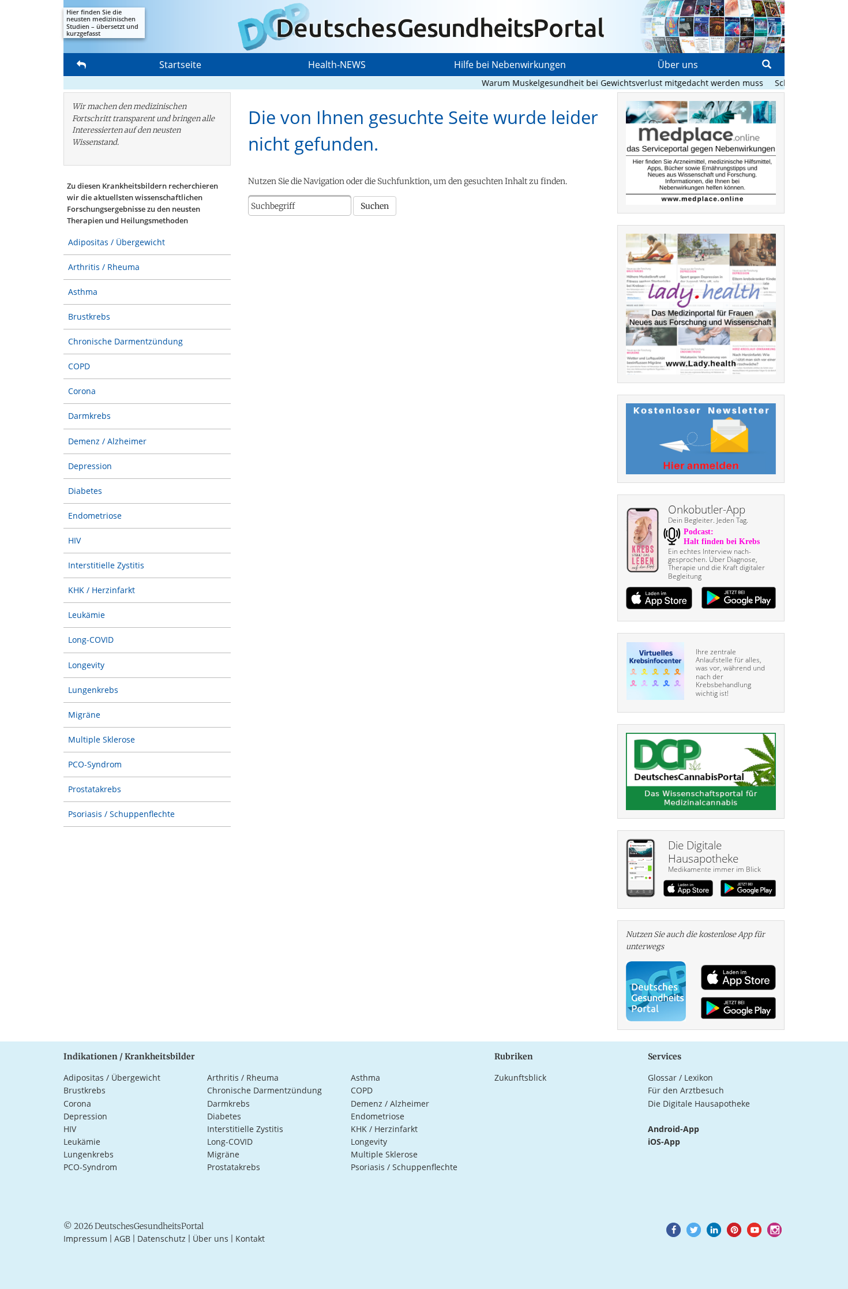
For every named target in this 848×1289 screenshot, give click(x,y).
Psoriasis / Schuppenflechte (121, 813)
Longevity (86, 665)
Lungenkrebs (93, 689)
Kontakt (250, 1238)
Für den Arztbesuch (686, 1090)
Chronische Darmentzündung (125, 341)
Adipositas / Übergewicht (116, 242)
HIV (74, 540)
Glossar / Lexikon (680, 1077)
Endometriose (95, 515)
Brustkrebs (89, 316)
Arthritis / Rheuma (104, 266)
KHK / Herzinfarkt (101, 589)
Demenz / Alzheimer (107, 441)
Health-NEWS (337, 64)
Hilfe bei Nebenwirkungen (510, 64)
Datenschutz (161, 1238)
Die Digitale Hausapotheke (699, 1103)
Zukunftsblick (520, 1077)
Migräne (84, 714)
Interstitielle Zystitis (106, 565)
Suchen (375, 206)
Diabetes (85, 490)
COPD (79, 366)
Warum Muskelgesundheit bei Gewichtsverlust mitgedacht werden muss (606, 82)
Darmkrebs (89, 415)
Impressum (85, 1238)
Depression (90, 465)
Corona (82, 390)
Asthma (82, 291)
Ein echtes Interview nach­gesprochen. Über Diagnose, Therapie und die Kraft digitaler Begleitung (716, 563)
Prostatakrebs (94, 789)
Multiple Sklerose (101, 739)
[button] (673, 1230)
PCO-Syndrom (95, 764)
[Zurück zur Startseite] (424, 26)
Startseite (180, 64)
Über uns (678, 64)
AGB (122, 1238)
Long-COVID (91, 639)
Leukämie (86, 614)
